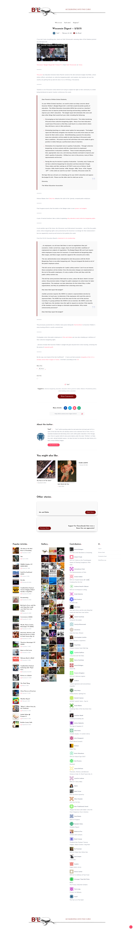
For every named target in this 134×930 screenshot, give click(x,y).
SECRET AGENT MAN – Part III (79, 701)
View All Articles (54, 444)
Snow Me (72, 669)
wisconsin (73, 391)
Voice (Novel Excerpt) (76, 741)
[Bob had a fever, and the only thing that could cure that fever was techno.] (16, 607)
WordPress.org (102, 560)
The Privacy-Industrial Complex (79, 885)
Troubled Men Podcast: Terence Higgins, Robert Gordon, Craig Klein (27, 589)
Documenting (24, 597)
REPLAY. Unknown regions (77, 676)
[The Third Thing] (16, 685)
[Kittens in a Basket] (16, 677)
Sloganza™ (76, 22)
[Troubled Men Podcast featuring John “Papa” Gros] (16, 668)
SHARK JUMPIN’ (83, 462)
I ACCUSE (73, 860)
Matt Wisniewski (71, 65)
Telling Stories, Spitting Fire (78, 694)
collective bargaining (49, 388)
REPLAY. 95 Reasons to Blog (78, 590)
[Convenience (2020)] (16, 619)
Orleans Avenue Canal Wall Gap (79, 648)
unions (68, 391)
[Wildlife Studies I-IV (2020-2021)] (16, 566)
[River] (53, 580)
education (58, 388)
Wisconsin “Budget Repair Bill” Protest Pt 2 (50, 65)
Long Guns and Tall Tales (77, 656)
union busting (62, 391)
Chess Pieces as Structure (28, 691)
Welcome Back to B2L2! (27, 658)
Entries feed (101, 552)
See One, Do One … (75, 802)
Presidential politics (91, 388)
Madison (83, 388)
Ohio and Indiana (67, 337)
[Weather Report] (16, 701)
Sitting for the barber (76, 620)
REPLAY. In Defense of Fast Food (79, 875)
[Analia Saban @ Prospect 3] (16, 716)
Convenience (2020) (26, 617)
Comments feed (102, 556)
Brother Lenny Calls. (26, 722)
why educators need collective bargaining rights (81, 218)
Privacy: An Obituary (75, 892)
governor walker (75, 388)
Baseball (72, 764)
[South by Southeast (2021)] (16, 574)
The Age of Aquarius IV (76, 726)
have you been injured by (77, 794)
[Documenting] (16, 599)
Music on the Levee (26, 650)
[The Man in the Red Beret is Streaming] (16, 550)
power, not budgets (81, 208)
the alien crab (73, 603)
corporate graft (48, 347)
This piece (40, 75)
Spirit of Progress (75, 819)
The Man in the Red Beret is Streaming (81, 552)
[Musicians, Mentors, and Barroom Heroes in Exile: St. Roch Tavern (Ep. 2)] (16, 634)
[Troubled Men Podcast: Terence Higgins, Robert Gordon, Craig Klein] (16, 590)
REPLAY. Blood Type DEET (78, 756)
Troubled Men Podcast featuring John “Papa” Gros (27, 667)
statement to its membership (66, 238)
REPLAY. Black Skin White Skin (79, 852)
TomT (68, 384)
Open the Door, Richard (76, 633)
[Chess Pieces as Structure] (16, 693)
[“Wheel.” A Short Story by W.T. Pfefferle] (16, 708)
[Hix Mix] (16, 582)
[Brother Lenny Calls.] (16, 724)
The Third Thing (25, 683)
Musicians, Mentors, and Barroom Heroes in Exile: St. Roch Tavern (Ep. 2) (27, 634)
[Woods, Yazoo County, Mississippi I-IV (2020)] (16, 627)
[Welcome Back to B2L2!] (16, 660)
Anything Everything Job (77, 719)
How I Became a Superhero (77, 640)
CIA (78, 359)
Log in (99, 548)
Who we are (58, 22)
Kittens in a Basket (26, 675)
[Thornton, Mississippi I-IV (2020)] (16, 644)
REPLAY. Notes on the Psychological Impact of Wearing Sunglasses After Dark (80, 562)
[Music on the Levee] (16, 652)
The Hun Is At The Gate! (44, 480)
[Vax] (16, 558)
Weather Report (25, 698)
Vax (21, 556)
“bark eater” (67, 22)
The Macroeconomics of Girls (78, 572)
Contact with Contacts (76, 835)
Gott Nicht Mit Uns (63, 484)
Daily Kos (52, 198)
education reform (66, 388)
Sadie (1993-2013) (75, 867)
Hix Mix (22, 580)
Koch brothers (78, 325)
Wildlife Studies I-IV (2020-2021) (80, 734)
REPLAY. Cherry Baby (76, 782)
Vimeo (80, 65)
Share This (73, 749)
